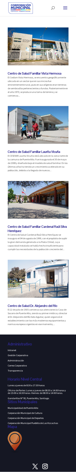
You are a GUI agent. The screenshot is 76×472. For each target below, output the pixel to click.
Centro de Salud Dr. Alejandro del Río (32, 306)
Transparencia (15, 370)
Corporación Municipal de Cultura (25, 412)
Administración (16, 360)
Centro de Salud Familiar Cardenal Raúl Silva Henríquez (37, 228)
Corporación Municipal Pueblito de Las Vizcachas (33, 423)
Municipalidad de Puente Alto (23, 407)
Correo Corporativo (17, 365)
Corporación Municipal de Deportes (26, 418)
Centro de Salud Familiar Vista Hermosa (34, 73)
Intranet (12, 350)
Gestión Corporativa (18, 355)
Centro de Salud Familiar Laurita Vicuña (34, 152)
